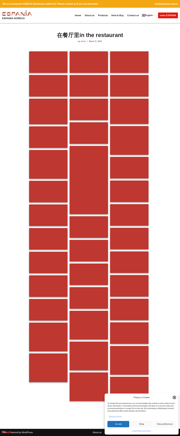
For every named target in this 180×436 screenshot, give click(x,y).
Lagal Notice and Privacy (141, 431)
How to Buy (117, 15)
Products (103, 15)
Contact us (133, 15)
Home (78, 15)
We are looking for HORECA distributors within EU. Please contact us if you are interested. (50, 4)
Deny (141, 424)
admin (83, 41)
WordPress (27, 432)
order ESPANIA (168, 15)
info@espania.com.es (166, 4)
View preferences (165, 424)
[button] (174, 397)
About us (89, 15)
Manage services (115, 416)
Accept (118, 424)
